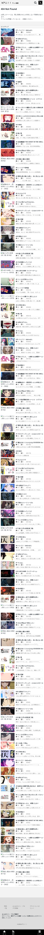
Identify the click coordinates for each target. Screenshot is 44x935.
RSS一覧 (5, 907)
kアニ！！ (10, 2)
